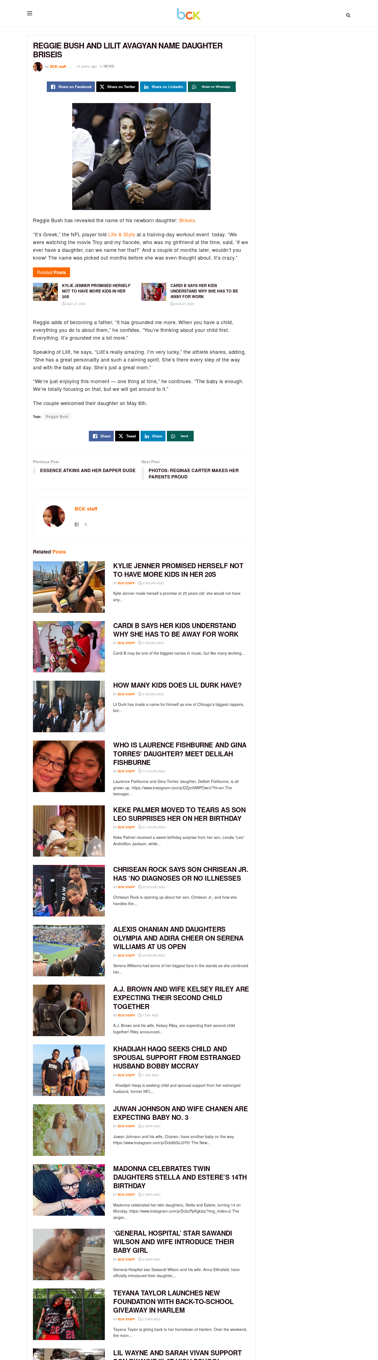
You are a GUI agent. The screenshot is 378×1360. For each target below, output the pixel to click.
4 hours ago (153, 694)
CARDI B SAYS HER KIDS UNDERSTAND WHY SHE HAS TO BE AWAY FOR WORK (175, 630)
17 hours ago (153, 771)
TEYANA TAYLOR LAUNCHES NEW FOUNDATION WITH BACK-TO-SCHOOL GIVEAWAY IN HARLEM (173, 1301)
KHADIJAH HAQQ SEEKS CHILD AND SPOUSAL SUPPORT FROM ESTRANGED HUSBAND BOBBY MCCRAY (176, 1057)
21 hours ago (153, 827)
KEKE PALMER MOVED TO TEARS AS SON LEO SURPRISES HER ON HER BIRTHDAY (179, 814)
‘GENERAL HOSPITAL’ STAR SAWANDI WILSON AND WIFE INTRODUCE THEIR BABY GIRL (173, 1241)
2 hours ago (153, 583)
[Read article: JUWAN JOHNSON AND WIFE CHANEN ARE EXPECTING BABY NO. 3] (69, 1130)
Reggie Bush (57, 416)
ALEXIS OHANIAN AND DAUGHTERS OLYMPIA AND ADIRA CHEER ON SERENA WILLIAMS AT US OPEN (178, 937)
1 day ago (150, 1015)
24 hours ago (153, 955)
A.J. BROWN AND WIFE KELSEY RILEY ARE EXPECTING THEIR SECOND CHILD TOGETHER (181, 997)
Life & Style (121, 234)
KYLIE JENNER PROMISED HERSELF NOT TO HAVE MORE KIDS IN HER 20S (178, 570)
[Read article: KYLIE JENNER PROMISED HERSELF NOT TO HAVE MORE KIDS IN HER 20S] (69, 587)
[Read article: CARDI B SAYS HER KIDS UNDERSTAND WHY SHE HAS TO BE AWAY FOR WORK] (69, 647)
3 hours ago (153, 643)
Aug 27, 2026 (76, 303)
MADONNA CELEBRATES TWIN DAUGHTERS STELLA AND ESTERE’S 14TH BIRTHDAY (180, 1177)
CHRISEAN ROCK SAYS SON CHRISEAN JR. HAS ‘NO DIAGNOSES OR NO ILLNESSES (180, 873)
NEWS (108, 66)
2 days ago (151, 1126)
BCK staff (58, 66)
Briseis (187, 220)
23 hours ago (153, 887)
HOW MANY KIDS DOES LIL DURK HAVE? (177, 685)
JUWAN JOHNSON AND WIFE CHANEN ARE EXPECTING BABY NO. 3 (180, 1113)
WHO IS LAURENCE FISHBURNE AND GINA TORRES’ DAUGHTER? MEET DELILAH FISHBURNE (180, 753)
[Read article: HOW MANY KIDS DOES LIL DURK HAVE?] (69, 706)
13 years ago (86, 66)
